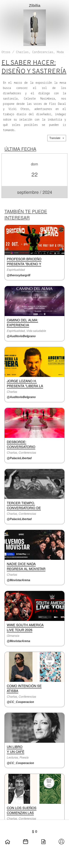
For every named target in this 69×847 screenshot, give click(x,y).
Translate (56, 137)
